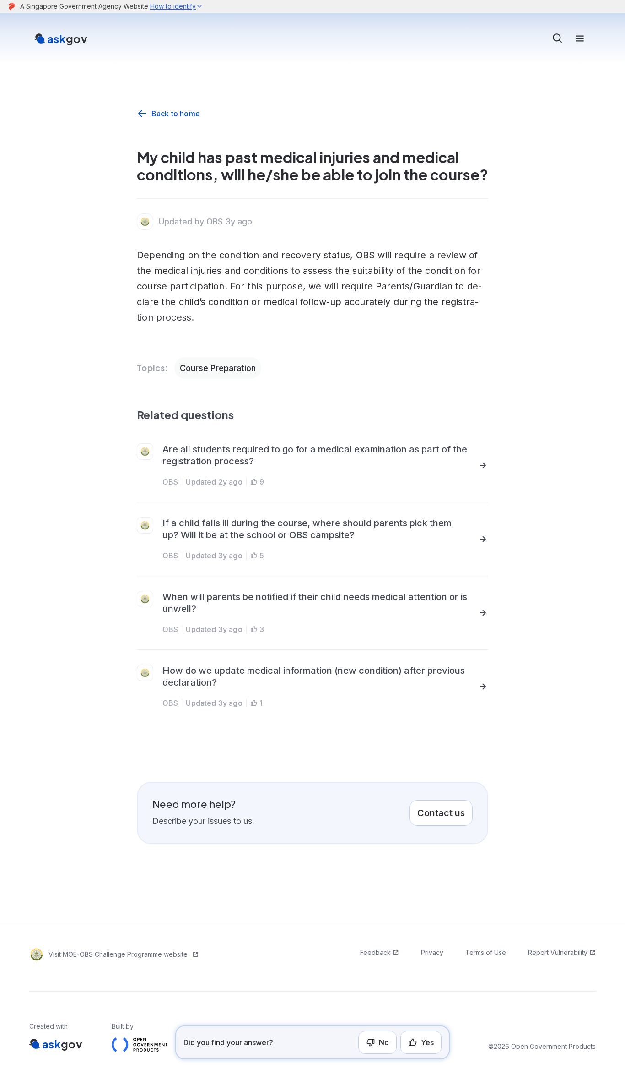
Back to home (175, 113)
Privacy (432, 952)
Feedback (375, 952)
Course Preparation (218, 368)
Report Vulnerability (557, 952)
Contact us (441, 812)
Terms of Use (485, 952)
